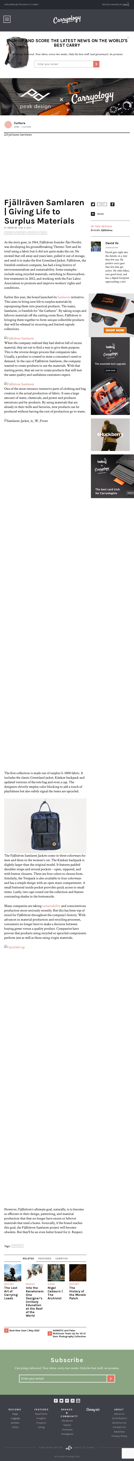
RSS (73, 1401)
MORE (100, 214)
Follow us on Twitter (61, 1401)
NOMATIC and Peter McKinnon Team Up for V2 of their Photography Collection (69, 1333)
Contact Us (119, 1427)
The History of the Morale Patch (77, 1293)
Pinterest (67, 1429)
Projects (41, 1422)
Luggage (15, 1418)
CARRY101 (61, 1258)
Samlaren (63, 297)
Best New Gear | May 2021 (24, 1330)
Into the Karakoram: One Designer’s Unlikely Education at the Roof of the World (35, 1301)
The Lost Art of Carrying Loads (11, 1293)
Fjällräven (106, 230)
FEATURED (44, 1258)
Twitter (67, 1425)
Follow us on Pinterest (67, 1401)
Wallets (15, 1422)
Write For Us (119, 1422)
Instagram (78, 1401)
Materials (17, 1246)
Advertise (119, 1431)
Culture (9, 233)
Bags (15, 1413)
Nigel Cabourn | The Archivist (55, 1293)
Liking (43, 233)
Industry (21, 233)
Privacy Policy (119, 1436)
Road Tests (41, 1413)
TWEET (102, 204)
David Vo (12, 228)
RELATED (28, 1258)
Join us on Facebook (56, 1401)
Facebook (67, 1420)
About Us (119, 1413)
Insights (33, 233)
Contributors (119, 1418)
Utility (15, 1427)
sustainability (51, 906)
